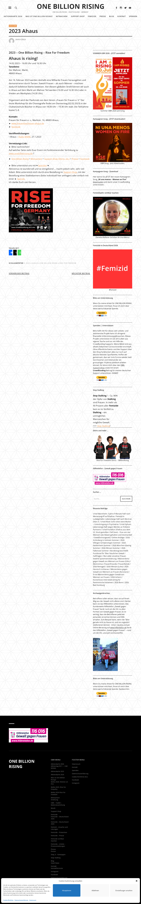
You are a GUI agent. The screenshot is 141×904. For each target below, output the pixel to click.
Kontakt (121, 16)
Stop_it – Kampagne (58, 854)
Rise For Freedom (67, 263)
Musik (53, 808)
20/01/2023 (20, 39)
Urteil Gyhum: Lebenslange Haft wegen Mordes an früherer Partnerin (112, 527)
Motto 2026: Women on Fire (59, 783)
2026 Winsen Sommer (111, 548)
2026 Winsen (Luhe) (115, 566)
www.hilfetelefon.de (118, 627)
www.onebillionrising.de (21, 153)
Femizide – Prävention (59, 832)
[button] (136, 881)
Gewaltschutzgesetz (102, 537)
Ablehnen (95, 890)
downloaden (98, 182)
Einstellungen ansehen (123, 890)
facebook (15, 126)
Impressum (32, 900)
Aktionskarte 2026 (13, 16)
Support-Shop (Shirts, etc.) (57, 158)
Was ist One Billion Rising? (39, 16)
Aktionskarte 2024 (57, 775)
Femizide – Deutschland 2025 (60, 823)
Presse (103, 16)
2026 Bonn (118, 582)
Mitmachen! (62, 16)
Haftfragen (97, 556)
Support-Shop (78, 16)
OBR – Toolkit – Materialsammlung (58, 804)
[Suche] (16, 7)
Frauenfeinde (123, 564)
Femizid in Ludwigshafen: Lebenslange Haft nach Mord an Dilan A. (112, 519)
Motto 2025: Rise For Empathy (58, 788)
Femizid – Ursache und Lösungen (59, 828)
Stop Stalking (103, 425)
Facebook (116, 7)
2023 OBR (12, 26)
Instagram (120, 7)
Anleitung (54, 800)
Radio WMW (25, 136)
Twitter (125, 7)
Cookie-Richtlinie (8, 900)
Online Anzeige (118, 537)
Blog (111, 16)
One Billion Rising (20, 158)
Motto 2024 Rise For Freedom (58, 793)
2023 (28, 263)
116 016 (119, 625)
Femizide (92, 16)
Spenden (133, 16)
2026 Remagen (99, 566)
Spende (21, 178)
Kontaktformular (57, 868)
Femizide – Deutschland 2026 (60, 818)
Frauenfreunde (110, 564)
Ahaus (35, 263)
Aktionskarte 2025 (57, 771)
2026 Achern (116, 577)
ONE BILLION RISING (70, 6)
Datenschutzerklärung (21, 900)
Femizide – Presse (57, 836)
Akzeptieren (66, 890)
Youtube (129, 7)
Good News (55, 863)
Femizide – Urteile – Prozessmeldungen (58, 845)
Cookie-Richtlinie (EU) (80, 777)
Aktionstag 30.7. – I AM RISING (59, 767)
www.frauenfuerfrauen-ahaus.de (27, 123)
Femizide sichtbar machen (57, 840)
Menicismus (98, 564)
